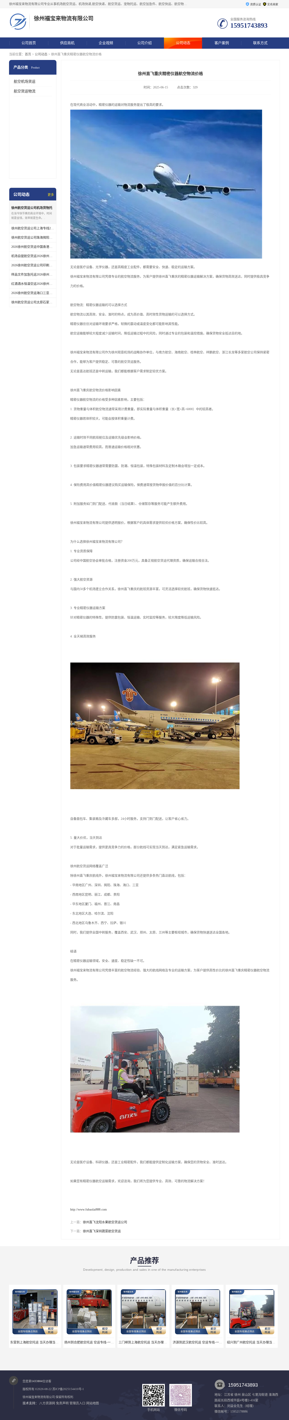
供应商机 (67, 43)
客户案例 (221, 43)
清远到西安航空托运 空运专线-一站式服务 (256, 1342)
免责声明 (62, 1403)
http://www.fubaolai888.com (88, 1209)
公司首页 (28, 43)
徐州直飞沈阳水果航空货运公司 (105, 1222)
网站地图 (92, 1403)
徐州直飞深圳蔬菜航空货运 (102, 1231)
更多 (51, 194)
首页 (28, 54)
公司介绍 (144, 43)
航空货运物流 (24, 91)
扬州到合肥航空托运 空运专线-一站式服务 (39, 1342)
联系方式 (260, 43)
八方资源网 (47, 1403)
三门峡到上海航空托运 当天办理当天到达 (93, 1342)
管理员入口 (77, 1403)
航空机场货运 (24, 81)
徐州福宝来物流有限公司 (39, 1397)
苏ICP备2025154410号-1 (68, 1389)
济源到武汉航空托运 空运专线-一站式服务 (148, 1342)
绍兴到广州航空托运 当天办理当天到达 (200, 1342)
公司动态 (183, 43)
